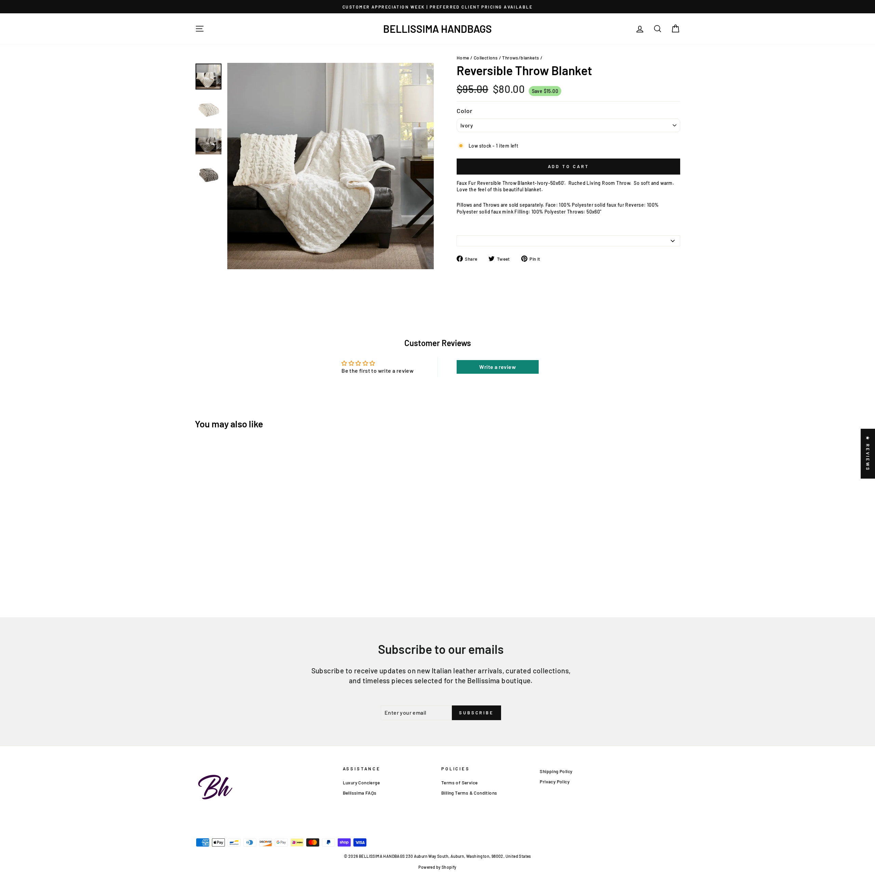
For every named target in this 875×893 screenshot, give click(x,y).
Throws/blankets (520, 57)
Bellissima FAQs (360, 793)
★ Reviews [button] (868, 453)
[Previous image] (229, 273)
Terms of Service (459, 782)
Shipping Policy (556, 771)
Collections (486, 57)
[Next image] (234, 273)
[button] (137, 829)
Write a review (497, 366)
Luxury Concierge (361, 782)
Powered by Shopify (437, 867)
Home (463, 57)
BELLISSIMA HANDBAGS (437, 29)
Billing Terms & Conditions (469, 793)
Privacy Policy (554, 781)
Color (465, 110)
